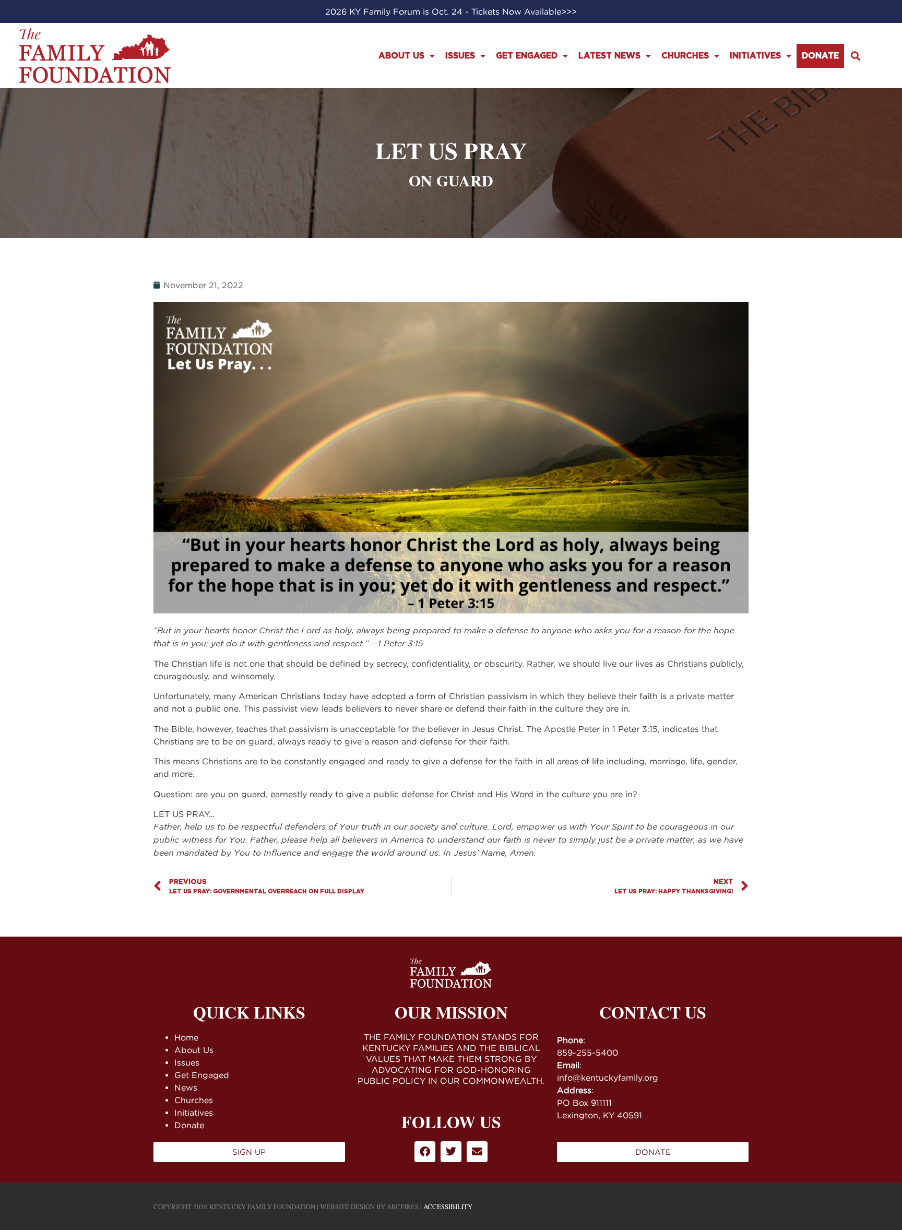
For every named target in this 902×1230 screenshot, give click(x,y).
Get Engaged (526, 56)
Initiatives (755, 56)
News (185, 1087)
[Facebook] (424, 1151)
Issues (460, 56)
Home (186, 1037)
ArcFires (403, 1206)
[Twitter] (451, 1151)
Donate (820, 56)
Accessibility (447, 1206)
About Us (401, 56)
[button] (855, 55)
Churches (685, 56)
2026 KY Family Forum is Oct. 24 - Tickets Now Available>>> (451, 11)
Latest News (609, 56)
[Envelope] (477, 1151)
